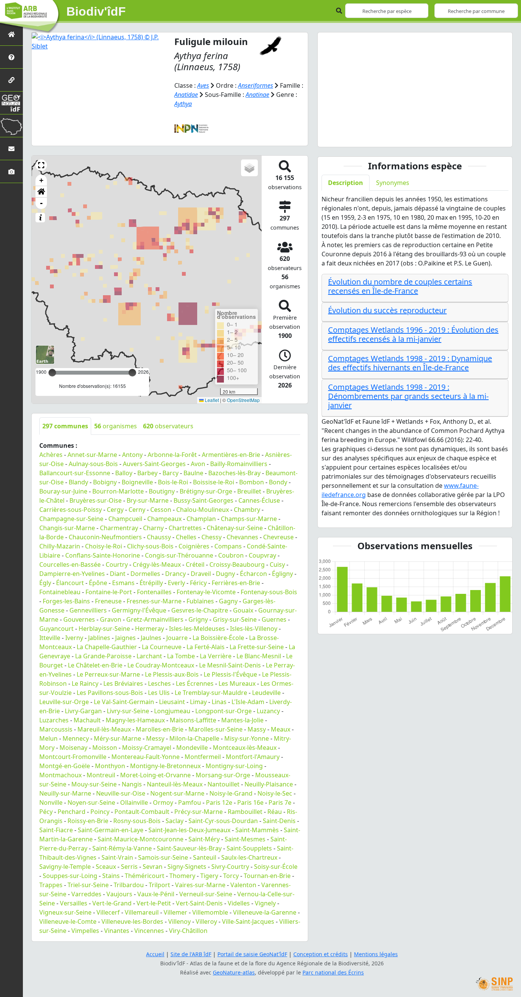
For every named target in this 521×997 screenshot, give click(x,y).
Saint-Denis (279, 821)
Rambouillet (245, 811)
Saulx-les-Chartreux (249, 857)
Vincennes (149, 930)
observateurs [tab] (168, 426)
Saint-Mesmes (245, 839)
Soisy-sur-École (275, 866)
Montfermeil (203, 757)
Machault (87, 720)
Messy (155, 738)
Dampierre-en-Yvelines (72, 573)
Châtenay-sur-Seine (235, 528)
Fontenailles (154, 592)
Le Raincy (85, 683)
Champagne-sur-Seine (71, 519)
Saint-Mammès (257, 830)
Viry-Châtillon (188, 930)
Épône (98, 583)
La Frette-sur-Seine (257, 647)
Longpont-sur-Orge (223, 711)
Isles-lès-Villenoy (253, 628)
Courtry (117, 564)
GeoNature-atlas (234, 972)
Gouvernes (79, 619)
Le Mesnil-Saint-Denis (230, 665)
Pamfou (189, 802)
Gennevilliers (88, 610)
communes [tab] (65, 426)
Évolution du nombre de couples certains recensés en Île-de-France (400, 286)
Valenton (243, 885)
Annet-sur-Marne (92, 454)
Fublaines (200, 601)
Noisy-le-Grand (230, 793)
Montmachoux (60, 775)
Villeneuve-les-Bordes (132, 921)
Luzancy (268, 711)
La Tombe (181, 656)
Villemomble (210, 912)
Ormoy (163, 802)
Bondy (278, 482)
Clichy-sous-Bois (150, 546)
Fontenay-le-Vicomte (206, 592)
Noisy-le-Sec (274, 793)
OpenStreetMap (243, 400)
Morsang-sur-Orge (223, 775)
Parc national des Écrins (333, 972)
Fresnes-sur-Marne (154, 601)
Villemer (175, 912)
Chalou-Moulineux (202, 509)
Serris (129, 866)
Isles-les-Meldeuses (197, 628)
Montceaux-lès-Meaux (245, 747)
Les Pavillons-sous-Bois (110, 692)
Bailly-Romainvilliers (238, 464)
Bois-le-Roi (173, 482)
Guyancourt (56, 628)
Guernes (274, 619)
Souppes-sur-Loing (70, 876)
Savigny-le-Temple (65, 866)
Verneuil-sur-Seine (205, 894)
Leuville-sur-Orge (64, 702)
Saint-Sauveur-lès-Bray (189, 848)
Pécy (46, 811)
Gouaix (243, 610)
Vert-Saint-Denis (199, 903)
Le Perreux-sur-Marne (108, 674)
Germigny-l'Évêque (139, 610)
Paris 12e (219, 802)
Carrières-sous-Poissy (70, 509)
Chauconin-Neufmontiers (105, 537)
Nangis (132, 784)
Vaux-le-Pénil (155, 894)
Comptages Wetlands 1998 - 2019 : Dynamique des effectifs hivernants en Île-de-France (410, 363)
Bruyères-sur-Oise (95, 500)
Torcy (231, 876)
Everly (176, 583)
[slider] (132, 372)
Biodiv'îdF (96, 11)
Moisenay (73, 747)
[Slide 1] (408, 136)
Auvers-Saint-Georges (154, 464)
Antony (132, 454)
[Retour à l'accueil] (11, 34)
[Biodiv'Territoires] (11, 125)
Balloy (123, 473)
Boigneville (137, 482)
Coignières (193, 546)
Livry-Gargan (83, 711)
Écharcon (253, 573)
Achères (51, 454)
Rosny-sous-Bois (137, 821)
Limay (198, 702)
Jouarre (177, 638)
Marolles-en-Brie (159, 729)
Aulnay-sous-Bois (93, 464)
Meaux (280, 729)
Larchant (149, 656)
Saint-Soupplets (249, 848)
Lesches (159, 683)
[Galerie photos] (11, 171)
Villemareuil (142, 912)
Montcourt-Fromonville (72, 757)
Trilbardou (129, 885)
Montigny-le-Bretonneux (165, 766)
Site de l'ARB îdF (190, 954)
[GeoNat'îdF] (11, 103)
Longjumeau (172, 711)
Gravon (110, 619)
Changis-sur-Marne (67, 528)
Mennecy (76, 738)
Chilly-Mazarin (59, 546)
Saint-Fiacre (56, 830)
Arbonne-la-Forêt (172, 454)
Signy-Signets (186, 866)
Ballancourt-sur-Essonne (74, 473)
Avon (198, 464)
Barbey (147, 473)
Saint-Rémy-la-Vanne (122, 848)
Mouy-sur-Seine (94, 784)
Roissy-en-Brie (88, 821)
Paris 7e (280, 802)
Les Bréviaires (123, 683)
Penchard (71, 811)
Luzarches (54, 720)
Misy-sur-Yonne (246, 738)
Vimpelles (85, 930)
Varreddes (86, 894)
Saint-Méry (204, 839)
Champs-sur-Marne (249, 519)
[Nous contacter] (11, 148)
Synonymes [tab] (392, 182)
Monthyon (110, 766)
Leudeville (266, 692)
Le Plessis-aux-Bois (172, 674)
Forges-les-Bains (66, 601)
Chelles (186, 537)
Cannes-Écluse (259, 500)
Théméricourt (144, 876)
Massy (257, 729)
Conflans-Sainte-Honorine (102, 555)
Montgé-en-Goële (64, 766)
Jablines (99, 638)
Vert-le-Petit (154, 903)
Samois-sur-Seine (163, 857)
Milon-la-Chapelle (194, 738)
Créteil (195, 564)
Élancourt (70, 583)
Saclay (174, 821)
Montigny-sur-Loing (234, 766)
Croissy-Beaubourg (237, 564)
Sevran (152, 866)
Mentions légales (376, 954)
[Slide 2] (422, 136)
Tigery (209, 876)
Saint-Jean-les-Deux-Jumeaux (189, 830)
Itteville (49, 638)
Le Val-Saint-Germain (124, 702)
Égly (45, 583)
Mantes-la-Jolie (242, 720)
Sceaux (106, 866)
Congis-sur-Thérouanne (179, 555)
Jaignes (125, 638)
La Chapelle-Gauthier (107, 647)
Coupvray (262, 555)
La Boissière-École (218, 638)
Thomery (182, 876)
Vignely (265, 903)
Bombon (251, 482)
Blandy (78, 482)
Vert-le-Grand (112, 903)
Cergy (115, 509)
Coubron (231, 555)
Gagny (228, 601)
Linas (219, 702)
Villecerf (108, 912)
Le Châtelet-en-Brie (95, 665)
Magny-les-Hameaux (135, 720)
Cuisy (277, 564)
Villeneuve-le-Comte (67, 921)
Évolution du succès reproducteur (387, 310)
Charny (153, 528)
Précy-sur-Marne (198, 811)
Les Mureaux (237, 683)
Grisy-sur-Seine (235, 619)
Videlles (239, 903)
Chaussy (159, 537)
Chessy (211, 537)
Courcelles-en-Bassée (70, 564)
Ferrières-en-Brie (236, 583)
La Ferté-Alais (206, 647)
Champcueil (125, 519)
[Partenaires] (11, 80)
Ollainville (134, 802)
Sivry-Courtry (230, 866)
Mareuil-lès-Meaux (104, 729)
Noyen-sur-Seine (91, 802)
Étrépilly (151, 583)
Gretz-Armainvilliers (154, 619)
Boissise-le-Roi (213, 482)
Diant (117, 573)
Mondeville (192, 747)
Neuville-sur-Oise (120, 793)
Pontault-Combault (141, 811)
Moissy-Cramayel (146, 747)
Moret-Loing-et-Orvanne (155, 775)
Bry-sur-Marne (148, 500)
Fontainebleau (59, 592)
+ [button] (41, 180)
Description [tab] (345, 182)
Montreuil (101, 775)
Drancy (175, 573)
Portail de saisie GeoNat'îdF (252, 954)
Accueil (155, 954)
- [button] (41, 203)
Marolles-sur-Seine (215, 729)
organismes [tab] (115, 426)
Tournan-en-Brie (267, 876)
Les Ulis (159, 692)
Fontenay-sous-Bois (269, 592)
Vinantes (116, 930)
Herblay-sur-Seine (104, 628)
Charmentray (119, 528)
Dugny (225, 573)
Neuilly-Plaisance (268, 784)
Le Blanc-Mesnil (258, 656)
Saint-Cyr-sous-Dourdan (223, 821)
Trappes (51, 885)
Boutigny (162, 491)
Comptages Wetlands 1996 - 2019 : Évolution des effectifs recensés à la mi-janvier (413, 334)
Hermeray (149, 628)
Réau (274, 811)
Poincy (99, 811)
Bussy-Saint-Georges (203, 500)
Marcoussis (55, 729)
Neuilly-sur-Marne (65, 793)
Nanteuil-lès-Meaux (175, 784)
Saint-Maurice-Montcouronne (140, 839)
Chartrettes (185, 528)
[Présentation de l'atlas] (11, 57)
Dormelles (145, 573)
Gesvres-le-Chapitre (199, 610)
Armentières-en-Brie (231, 454)
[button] (41, 165)
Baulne (193, 473)
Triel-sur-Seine (88, 885)
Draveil (201, 573)
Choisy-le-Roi (103, 546)
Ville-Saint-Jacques (248, 921)
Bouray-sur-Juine (63, 491)
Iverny (74, 638)
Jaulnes (151, 638)
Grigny (198, 619)
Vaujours (119, 894)
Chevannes (242, 537)
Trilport (159, 885)
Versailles (73, 903)
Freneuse (108, 601)
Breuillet (249, 491)
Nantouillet (223, 784)
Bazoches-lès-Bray (234, 473)
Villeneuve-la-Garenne (264, 912)
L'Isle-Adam (248, 702)
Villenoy (179, 921)
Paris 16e (250, 802)
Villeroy (206, 921)
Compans (228, 546)
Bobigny (105, 482)
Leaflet (211, 400)
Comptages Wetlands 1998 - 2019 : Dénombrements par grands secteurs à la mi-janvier (408, 396)
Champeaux (164, 519)
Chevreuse (278, 537)
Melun (48, 738)
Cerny (137, 509)
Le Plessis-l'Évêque (230, 674)
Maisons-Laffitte (193, 720)
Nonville (51, 802)
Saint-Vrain (117, 857)
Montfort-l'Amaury (253, 757)
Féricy (198, 583)
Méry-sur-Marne (117, 738)
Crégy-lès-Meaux (157, 564)
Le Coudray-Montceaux (160, 665)
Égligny (282, 573)
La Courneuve (162, 647)
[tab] (415, 288)
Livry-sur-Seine (128, 711)
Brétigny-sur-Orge (206, 491)
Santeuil (204, 857)
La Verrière (216, 656)
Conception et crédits (320, 954)
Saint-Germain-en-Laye (110, 830)
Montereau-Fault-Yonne (145, 757)
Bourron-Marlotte (118, 491)
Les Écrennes (195, 683)
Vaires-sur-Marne (200, 885)
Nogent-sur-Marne (177, 793)
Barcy (170, 473)
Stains (111, 876)
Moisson (104, 747)
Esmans (123, 583)
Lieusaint (172, 702)
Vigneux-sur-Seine (65, 912)
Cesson (160, 509)
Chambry (247, 509)
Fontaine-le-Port (108, 592)
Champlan (201, 519)
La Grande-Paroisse (103, 656)
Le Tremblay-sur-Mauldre (211, 692)
